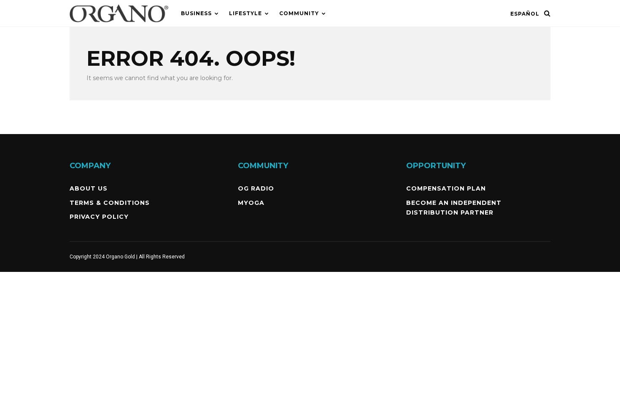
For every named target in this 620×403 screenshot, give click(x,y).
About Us (89, 188)
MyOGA (251, 203)
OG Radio (256, 188)
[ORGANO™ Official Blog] (119, 25)
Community (299, 13)
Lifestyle (245, 13)
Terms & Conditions (110, 203)
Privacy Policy (99, 216)
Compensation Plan (446, 188)
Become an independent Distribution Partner (453, 208)
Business (196, 13)
